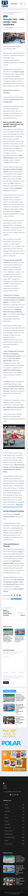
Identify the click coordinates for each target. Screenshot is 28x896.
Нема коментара (19, 27)
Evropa (9, 12)
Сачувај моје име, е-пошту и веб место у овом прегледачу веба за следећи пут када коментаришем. (13, 677)
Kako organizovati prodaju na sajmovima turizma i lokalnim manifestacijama (20, 719)
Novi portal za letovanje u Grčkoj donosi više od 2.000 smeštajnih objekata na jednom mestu (20, 697)
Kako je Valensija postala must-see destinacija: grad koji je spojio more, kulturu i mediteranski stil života (20, 708)
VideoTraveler (9, 27)
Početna (5, 12)
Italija (12, 598)
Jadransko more (18, 598)
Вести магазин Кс (16, 893)
